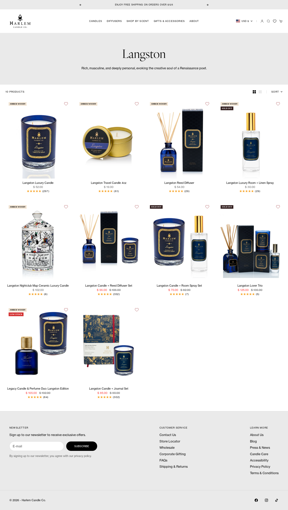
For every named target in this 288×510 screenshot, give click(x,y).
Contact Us (167, 435)
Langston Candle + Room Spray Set (179, 286)
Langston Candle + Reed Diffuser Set (108, 286)
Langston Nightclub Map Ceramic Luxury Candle (38, 286)
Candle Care (259, 454)
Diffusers (114, 21)
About (194, 21)
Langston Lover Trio (250, 286)
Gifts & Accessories (169, 21)
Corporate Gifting (172, 454)
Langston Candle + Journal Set (108, 389)
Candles (95, 21)
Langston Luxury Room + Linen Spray (250, 183)
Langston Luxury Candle (38, 183)
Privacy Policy (260, 466)
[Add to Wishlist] (66, 103)
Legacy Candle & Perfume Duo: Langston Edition (38, 389)
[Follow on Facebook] (256, 500)
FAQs (163, 460)
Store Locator (169, 441)
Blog (253, 441)
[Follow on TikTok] (277, 500)
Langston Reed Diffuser (179, 183)
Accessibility (259, 460)
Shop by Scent (138, 21)
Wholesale (167, 448)
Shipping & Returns (173, 466)
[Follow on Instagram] (266, 500)
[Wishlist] (274, 21)
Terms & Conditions (264, 473)
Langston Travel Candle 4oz (108, 183)
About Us (257, 435)
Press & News (260, 448)
